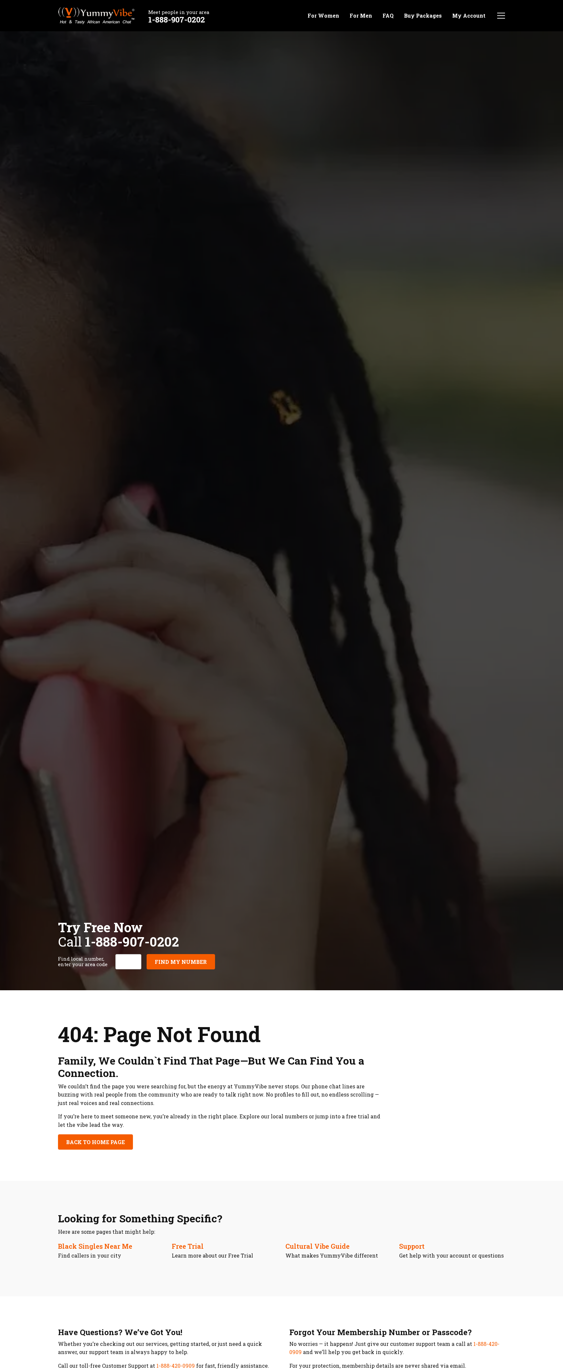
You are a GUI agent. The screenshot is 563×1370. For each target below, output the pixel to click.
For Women (323, 15)
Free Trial (188, 1246)
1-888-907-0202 (176, 19)
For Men (361, 15)
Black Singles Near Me (95, 1246)
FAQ (388, 15)
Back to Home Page (95, 1142)
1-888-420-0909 (175, 1365)
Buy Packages (423, 15)
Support (412, 1246)
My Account (468, 15)
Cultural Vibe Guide (317, 1246)
